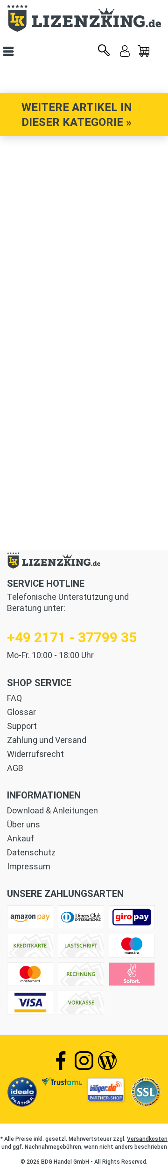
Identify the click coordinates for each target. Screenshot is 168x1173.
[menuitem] (143, 51)
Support (22, 726)
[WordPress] (107, 1060)
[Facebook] (60, 1060)
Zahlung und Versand (46, 740)
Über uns (23, 824)
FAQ (14, 698)
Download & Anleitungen (52, 810)
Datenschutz (31, 852)
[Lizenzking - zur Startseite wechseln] (84, 18)
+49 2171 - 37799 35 (72, 637)
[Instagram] (84, 1060)
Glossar (21, 712)
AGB (15, 768)
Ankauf (20, 838)
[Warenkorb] (143, 51)
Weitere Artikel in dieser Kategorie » (76, 115)
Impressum (28, 866)
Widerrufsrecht (35, 754)
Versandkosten (147, 1139)
